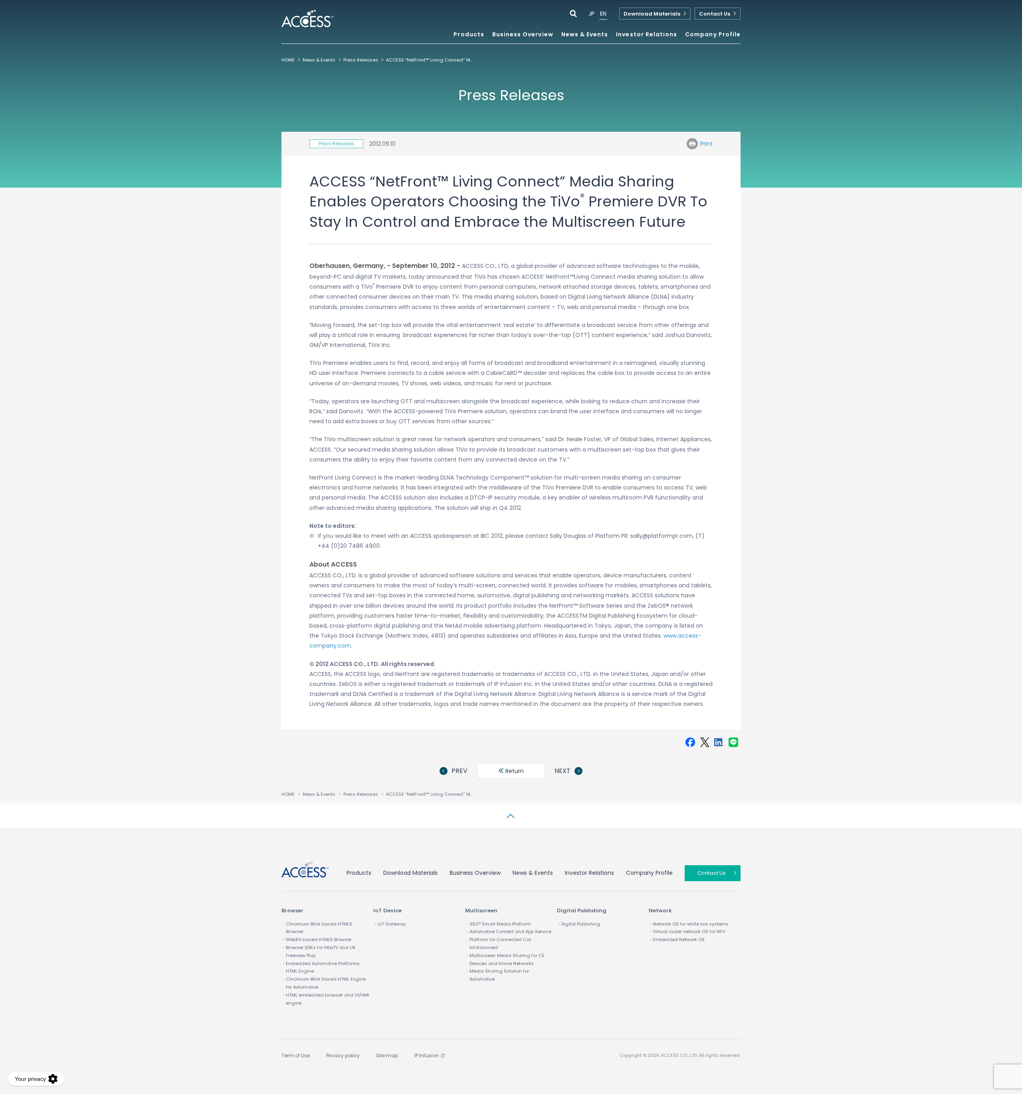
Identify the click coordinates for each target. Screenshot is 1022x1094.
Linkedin (719, 742)
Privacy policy (343, 1055)
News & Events (584, 35)
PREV (459, 770)
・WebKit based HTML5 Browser (316, 939)
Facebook (690, 742)
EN (603, 14)
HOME (288, 60)
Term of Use (295, 1055)
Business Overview (475, 873)
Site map (387, 1055)
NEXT (562, 770)
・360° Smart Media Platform (498, 924)
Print (706, 144)
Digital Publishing (581, 910)
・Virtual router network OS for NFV (687, 931)
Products (359, 873)
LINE (733, 742)
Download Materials (652, 14)
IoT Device (387, 910)
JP (591, 14)
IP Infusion (426, 1055)
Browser (292, 910)
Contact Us (714, 14)
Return (514, 771)
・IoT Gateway (389, 924)
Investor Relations (589, 873)
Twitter (704, 742)
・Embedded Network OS (677, 939)
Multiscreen (481, 910)
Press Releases (360, 60)
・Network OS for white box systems (689, 924)
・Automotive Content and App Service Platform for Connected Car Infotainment (508, 939)
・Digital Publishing (578, 924)
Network (660, 910)
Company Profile (649, 873)
